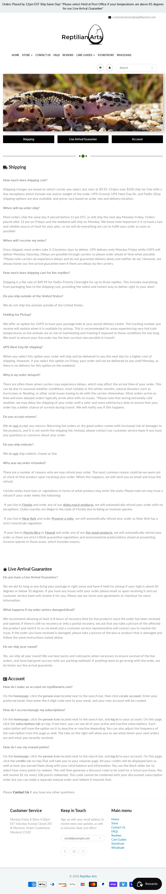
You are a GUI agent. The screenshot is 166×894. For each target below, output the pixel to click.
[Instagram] (83, 851)
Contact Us (43, 55)
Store (26, 55)
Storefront (106, 55)
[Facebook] (65, 851)
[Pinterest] (74, 851)
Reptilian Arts (88, 876)
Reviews (68, 55)
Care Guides (84, 55)
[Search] (152, 68)
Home (15, 55)
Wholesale (124, 55)
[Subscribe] (100, 838)
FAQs (56, 55)
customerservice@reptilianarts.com (134, 17)
